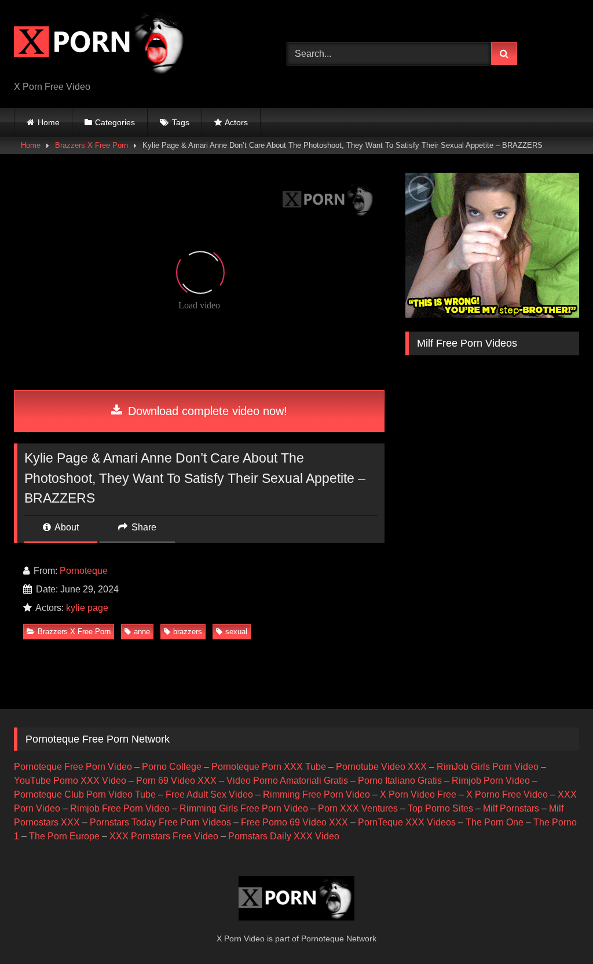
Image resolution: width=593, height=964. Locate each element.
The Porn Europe (64, 836)
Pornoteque (84, 571)
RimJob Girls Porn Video (488, 767)
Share (142, 527)
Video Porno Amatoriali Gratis (287, 780)
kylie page (87, 608)
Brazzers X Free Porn (91, 145)
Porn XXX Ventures (358, 808)
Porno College (172, 767)
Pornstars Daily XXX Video (283, 836)
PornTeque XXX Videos (407, 822)
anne (142, 631)
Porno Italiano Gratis (400, 780)
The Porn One (495, 822)
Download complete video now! (206, 411)
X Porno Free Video (507, 794)
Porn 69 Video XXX (176, 780)
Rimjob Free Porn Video (120, 808)
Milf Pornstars (511, 808)
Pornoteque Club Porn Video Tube (85, 794)
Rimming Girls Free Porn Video (244, 808)
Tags (180, 122)
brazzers (187, 631)
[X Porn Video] (132, 44)
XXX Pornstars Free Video (163, 836)
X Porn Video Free (418, 794)
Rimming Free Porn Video (316, 794)
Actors (236, 122)
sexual (236, 631)
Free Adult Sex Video (209, 794)
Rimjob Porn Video (491, 780)
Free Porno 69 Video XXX (294, 822)
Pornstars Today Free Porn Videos (160, 822)
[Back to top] (557, 929)
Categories (115, 122)
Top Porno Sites (440, 808)
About (66, 527)
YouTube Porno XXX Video (70, 780)
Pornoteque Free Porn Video (73, 767)
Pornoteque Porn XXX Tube (268, 767)
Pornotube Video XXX (381, 767)
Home (49, 122)
